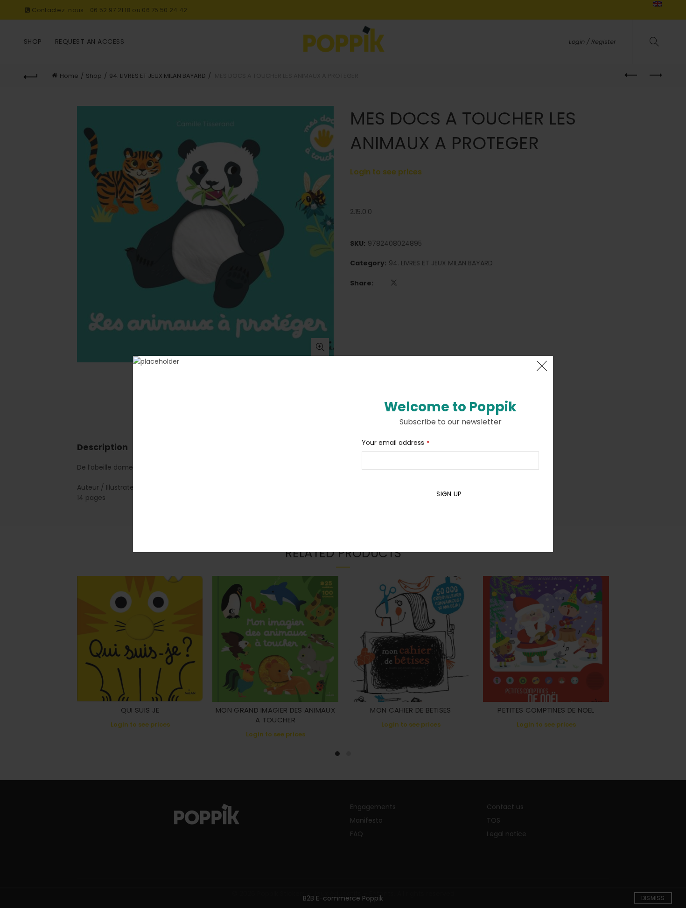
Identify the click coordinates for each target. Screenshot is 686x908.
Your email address (395, 442)
